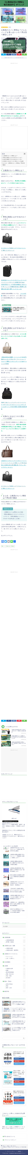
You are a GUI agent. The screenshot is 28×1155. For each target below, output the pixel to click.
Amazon (17, 1058)
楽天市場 (17, 1061)
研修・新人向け (4, 27)
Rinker (20, 1056)
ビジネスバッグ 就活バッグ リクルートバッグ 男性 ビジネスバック (13, 249)
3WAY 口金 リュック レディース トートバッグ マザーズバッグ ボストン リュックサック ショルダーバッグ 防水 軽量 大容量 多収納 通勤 (14, 406)
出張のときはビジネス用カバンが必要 (13, 161)
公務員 (8, 546)
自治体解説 (14, 962)
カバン (4, 546)
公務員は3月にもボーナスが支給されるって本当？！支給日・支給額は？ (17, 883)
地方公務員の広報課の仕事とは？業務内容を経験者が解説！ (17, 876)
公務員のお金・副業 (14, 945)
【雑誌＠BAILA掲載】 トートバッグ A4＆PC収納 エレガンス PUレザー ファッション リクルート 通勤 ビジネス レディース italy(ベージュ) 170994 (14, 360)
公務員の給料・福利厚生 (15, 950)
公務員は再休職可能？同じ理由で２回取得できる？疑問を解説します (17, 869)
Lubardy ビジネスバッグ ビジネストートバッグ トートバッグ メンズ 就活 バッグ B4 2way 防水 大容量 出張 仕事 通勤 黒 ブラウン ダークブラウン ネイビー (14, 464)
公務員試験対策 (15, 940)
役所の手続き (15, 984)
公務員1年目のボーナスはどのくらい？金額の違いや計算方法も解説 (17, 849)
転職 (15, 970)
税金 (15, 985)
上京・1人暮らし (15, 958)
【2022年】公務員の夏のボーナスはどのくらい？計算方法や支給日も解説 (17, 890)
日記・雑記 (15, 975)
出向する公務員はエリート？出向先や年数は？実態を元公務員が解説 (17, 910)
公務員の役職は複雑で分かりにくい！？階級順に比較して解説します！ (17, 856)
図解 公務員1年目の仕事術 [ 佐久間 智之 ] (18, 1093)
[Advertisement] (14, 79)
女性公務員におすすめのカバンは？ (12, 159)
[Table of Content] (25, 154)
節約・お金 (15, 987)
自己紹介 (15, 977)
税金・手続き (14, 981)
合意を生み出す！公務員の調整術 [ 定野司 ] (18, 1053)
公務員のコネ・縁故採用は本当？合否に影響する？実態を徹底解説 (17, 904)
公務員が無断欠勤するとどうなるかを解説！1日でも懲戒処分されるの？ (17, 897)
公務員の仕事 (15, 968)
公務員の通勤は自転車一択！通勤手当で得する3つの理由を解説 (17, 863)
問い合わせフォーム (9, 1136)
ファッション (15, 956)
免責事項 (19, 1151)
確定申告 (14, 991)
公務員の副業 (15, 948)
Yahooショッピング (19, 1064)
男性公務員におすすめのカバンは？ (12, 157)
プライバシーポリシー (10, 1140)
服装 (13, 546)
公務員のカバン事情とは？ (10, 155)
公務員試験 (14, 937)
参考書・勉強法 (15, 942)
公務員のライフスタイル (14, 953)
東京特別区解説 (15, 972)
